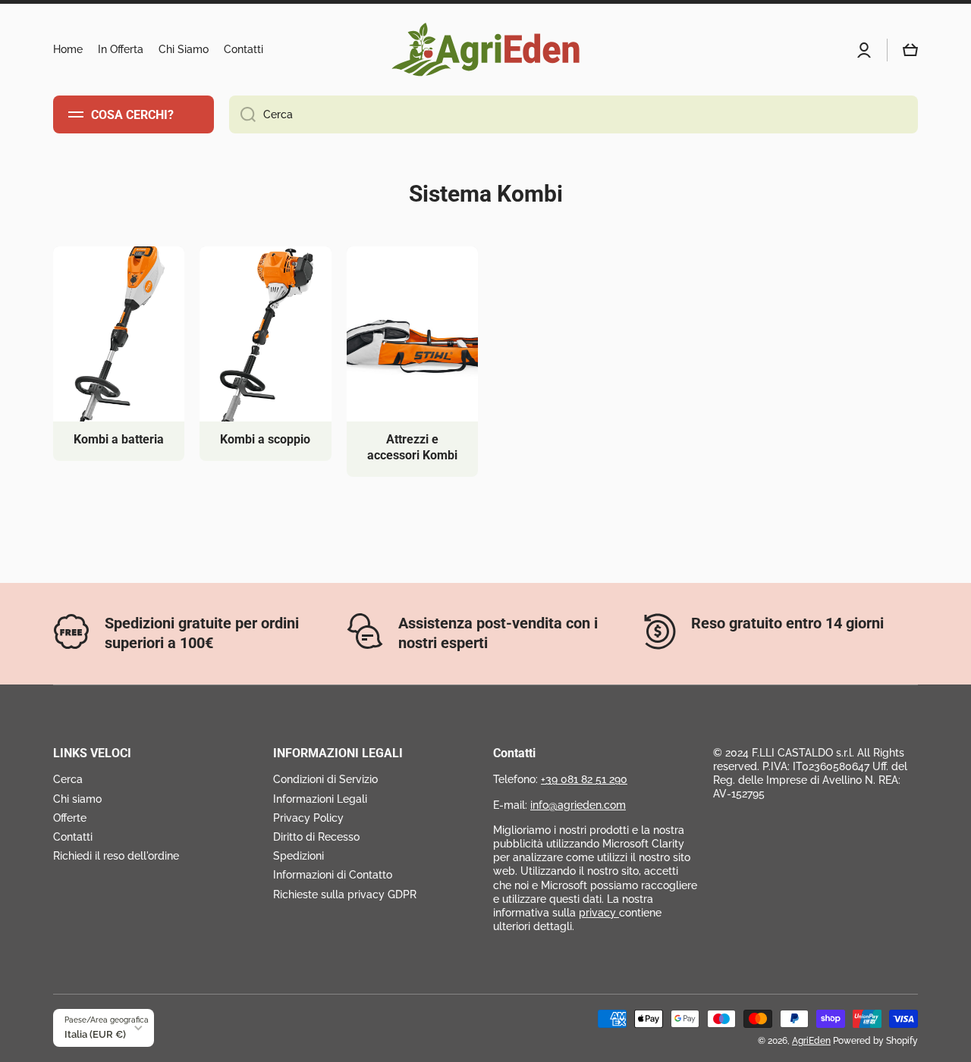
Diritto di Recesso (316, 837)
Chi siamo (77, 799)
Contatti (73, 837)
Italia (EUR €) (95, 1034)
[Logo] (485, 50)
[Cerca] (242, 114)
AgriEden (811, 1040)
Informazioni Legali (320, 799)
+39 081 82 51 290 (584, 779)
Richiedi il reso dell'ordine (116, 856)
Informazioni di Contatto (332, 875)
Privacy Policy (308, 818)
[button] (910, 50)
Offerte (69, 818)
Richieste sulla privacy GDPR (344, 894)
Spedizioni (298, 856)
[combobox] (573, 114)
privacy (599, 913)
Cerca (68, 779)
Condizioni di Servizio (325, 779)
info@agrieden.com (578, 805)
